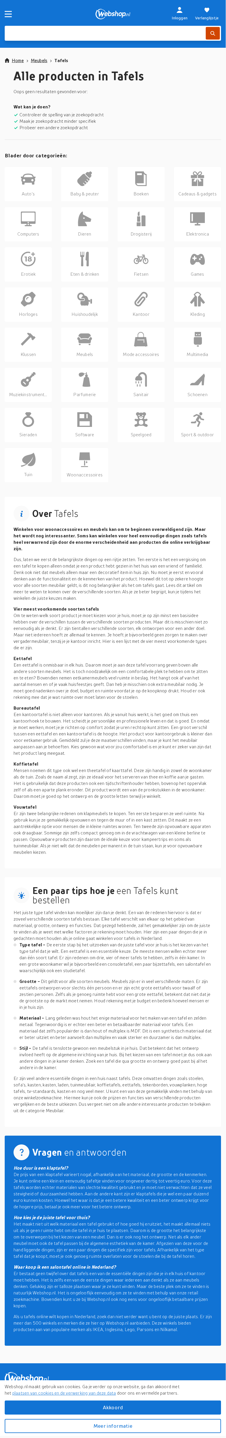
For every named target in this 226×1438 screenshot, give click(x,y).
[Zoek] (213, 33)
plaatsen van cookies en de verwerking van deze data (64, 1393)
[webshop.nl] (113, 14)
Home (18, 60)
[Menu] (8, 14)
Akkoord (113, 1407)
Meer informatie (112, 1426)
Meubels (39, 60)
